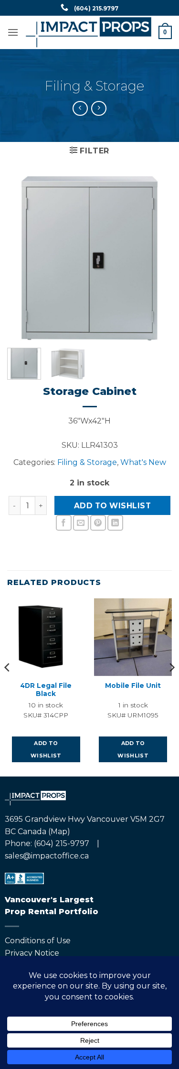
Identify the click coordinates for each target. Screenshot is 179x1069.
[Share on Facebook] (64, 523)
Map (59, 831)
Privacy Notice (32, 953)
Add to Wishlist (112, 505)
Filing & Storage (94, 86)
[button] (13, 32)
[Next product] (80, 108)
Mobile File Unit (133, 685)
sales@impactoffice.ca (47, 855)
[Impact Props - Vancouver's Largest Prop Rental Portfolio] (88, 32)
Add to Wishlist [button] (46, 749)
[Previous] (22, 258)
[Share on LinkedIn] (115, 523)
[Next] (156, 258)
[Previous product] (98, 108)
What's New (143, 462)
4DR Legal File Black (46, 690)
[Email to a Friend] (81, 523)
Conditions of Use (38, 940)
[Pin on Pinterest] (98, 523)
